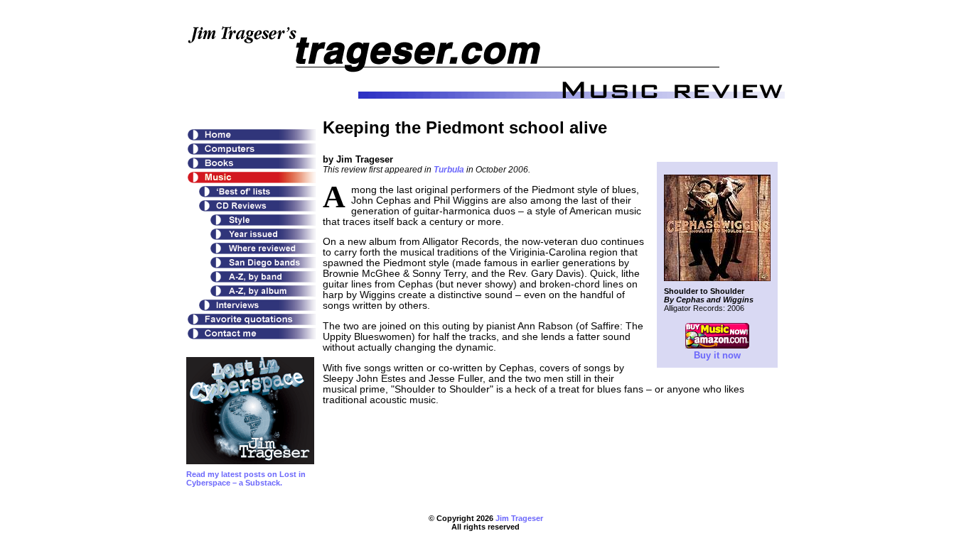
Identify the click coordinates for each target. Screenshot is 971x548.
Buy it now (717, 355)
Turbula (449, 170)
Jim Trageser (519, 518)
